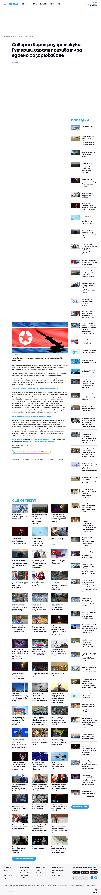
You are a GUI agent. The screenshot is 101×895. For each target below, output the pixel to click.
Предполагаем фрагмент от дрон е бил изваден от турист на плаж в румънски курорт (39, 541)
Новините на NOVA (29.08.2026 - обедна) (89, 371)
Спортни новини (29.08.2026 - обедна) (89, 361)
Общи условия (56, 885)
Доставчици (43, 885)
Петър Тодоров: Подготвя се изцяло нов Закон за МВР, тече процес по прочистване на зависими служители (89, 568)
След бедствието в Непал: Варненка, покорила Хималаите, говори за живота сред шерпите (89, 628)
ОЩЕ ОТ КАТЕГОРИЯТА (24, 859)
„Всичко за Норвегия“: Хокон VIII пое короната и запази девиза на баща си (19, 787)
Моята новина (8, 875)
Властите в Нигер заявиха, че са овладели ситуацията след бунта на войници (88, 140)
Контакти (50, 885)
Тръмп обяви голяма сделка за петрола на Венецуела (39, 583)
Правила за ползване (80, 885)
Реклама (5, 885)
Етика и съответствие (90, 885)
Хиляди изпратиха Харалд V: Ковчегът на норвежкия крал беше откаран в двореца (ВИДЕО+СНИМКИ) (39, 720)
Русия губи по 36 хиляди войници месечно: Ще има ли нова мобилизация (20, 584)
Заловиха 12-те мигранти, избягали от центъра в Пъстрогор (89, 409)
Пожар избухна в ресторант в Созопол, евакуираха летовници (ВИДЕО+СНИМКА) (89, 764)
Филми (38, 878)
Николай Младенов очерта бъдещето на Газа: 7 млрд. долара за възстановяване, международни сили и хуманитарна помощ (19, 743)
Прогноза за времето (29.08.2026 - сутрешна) (89, 695)
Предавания (39, 872)
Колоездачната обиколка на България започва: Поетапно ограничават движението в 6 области (89, 723)
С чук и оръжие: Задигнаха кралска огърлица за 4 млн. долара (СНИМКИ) (38, 652)
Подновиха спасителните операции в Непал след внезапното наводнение (59, 585)
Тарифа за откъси (36, 885)
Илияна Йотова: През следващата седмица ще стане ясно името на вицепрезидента (89, 452)
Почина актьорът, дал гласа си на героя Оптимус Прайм (40, 806)
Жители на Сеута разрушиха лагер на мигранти (58, 674)
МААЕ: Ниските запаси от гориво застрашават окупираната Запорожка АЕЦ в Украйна (40, 519)
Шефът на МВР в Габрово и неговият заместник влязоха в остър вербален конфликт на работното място (89, 328)
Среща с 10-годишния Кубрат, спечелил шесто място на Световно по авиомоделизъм (89, 642)
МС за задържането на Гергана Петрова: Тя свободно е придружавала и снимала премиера (89, 422)
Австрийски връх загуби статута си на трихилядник (20, 516)
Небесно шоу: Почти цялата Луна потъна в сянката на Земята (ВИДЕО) (59, 807)
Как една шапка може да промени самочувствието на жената (89, 670)
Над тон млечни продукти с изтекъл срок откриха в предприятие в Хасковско (89, 493)
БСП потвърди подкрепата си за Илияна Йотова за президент (88, 302)
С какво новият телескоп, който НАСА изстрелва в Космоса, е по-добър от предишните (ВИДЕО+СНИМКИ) (20, 654)
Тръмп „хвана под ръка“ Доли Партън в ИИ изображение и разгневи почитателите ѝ (19, 766)
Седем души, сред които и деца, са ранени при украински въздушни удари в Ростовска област (20, 607)
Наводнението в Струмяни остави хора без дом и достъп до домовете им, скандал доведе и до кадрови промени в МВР (89, 586)
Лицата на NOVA (25, 872)
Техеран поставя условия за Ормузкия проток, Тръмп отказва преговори (58, 849)
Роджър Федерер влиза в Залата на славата (88, 195)
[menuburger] (5, 4)
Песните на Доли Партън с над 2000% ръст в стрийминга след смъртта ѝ (19, 675)
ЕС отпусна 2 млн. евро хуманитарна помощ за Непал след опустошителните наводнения (39, 766)
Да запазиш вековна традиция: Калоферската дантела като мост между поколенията (89, 683)
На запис (43, 4)
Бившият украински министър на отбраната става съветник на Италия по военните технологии (58, 630)
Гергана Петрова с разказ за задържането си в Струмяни (88, 396)
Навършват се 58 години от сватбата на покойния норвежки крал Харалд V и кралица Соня (39, 563)
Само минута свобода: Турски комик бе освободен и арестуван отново (20, 540)
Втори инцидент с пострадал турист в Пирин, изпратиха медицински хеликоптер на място (89, 466)
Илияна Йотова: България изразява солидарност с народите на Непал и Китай (89, 507)
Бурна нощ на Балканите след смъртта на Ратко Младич (19, 807)
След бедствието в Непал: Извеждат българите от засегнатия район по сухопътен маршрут (39, 828)
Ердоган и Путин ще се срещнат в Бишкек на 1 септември (59, 561)
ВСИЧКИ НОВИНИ (80, 807)
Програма (33, 4)
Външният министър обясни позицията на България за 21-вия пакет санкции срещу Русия (59, 828)
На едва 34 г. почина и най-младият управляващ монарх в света (39, 741)
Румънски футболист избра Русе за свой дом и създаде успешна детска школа (19, 629)
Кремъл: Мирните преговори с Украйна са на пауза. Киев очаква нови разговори (19, 720)
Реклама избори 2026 (13, 885)
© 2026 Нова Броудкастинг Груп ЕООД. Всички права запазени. (17, 891)
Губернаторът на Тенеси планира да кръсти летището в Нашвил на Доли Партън (58, 518)
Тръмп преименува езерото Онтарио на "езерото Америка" (19, 826)
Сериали (38, 875)
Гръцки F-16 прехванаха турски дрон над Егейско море (58, 765)
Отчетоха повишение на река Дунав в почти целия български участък (89, 273)
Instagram (33, 439)
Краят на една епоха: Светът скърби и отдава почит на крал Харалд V (59, 787)
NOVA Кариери (56, 872)
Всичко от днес (8, 872)
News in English (56, 875)
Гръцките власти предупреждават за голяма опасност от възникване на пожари (39, 628)
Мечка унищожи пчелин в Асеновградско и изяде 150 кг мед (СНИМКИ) (88, 541)
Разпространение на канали (25, 885)
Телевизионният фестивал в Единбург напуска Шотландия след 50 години (58, 652)
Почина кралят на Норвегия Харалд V (38, 847)
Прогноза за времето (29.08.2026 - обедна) (89, 351)
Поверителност (63, 885)
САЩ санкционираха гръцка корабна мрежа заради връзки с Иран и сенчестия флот (19, 563)
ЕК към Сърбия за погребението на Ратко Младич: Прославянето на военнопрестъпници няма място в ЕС (58, 698)
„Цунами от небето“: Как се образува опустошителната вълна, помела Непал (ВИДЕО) (58, 720)
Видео (5, 878)
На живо (52, 4)
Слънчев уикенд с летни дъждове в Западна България (88, 736)
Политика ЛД (71, 885)
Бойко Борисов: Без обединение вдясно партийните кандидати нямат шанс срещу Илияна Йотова (89, 287)
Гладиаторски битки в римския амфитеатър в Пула (40, 674)
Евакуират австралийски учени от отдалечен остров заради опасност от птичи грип (20, 697)
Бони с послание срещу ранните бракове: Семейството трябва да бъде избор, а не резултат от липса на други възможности (89, 524)
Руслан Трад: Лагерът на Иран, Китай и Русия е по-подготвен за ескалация (40, 787)
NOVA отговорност (58, 870)
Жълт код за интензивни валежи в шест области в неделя (89, 153)
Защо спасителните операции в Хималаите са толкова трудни (58, 606)
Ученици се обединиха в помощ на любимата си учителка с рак (89, 554)
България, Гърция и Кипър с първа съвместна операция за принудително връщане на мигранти (39, 697)
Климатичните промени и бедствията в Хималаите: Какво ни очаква (39, 607)
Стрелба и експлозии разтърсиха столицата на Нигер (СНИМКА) (89, 480)
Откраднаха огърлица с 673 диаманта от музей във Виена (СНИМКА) (20, 849)
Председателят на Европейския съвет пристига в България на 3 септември (58, 741)
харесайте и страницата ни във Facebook (39, 441)
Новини (24, 4)
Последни (6, 870)
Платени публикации (8, 886)
